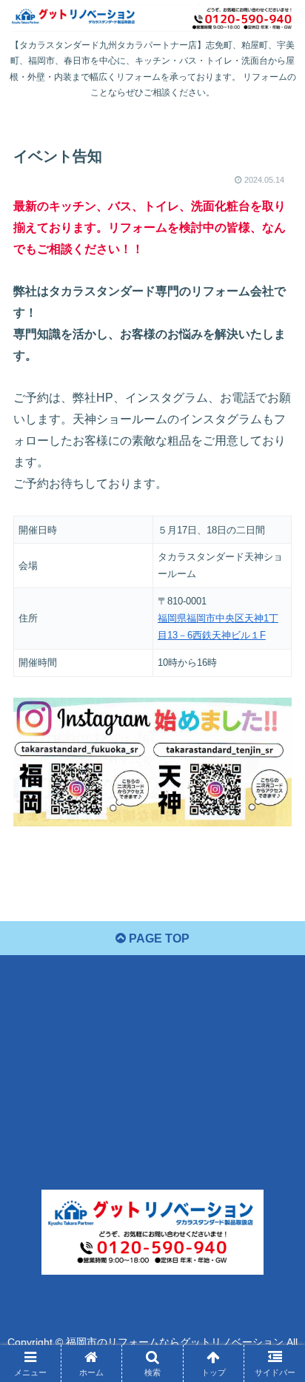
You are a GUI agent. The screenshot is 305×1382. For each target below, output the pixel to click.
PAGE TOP (158, 938)
